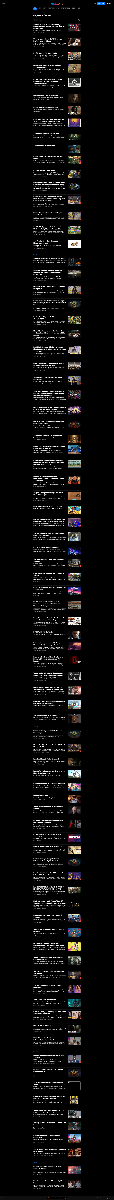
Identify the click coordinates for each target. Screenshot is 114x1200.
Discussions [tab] (45, 20)
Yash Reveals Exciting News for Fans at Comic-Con (47, 378)
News (39, 8)
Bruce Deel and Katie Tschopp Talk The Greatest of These (47, 1168)
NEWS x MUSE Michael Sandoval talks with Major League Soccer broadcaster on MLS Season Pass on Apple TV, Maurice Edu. (48, 1060)
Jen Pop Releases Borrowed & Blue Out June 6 (49, 1124)
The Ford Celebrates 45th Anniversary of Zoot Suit (48, 560)
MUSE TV (42, 32)
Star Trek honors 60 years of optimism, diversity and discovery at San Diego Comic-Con (47, 273)
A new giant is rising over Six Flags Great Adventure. (47, 775)
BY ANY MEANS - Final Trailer (44, 170)
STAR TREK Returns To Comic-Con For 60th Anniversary (49, 589)
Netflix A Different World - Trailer (45, 107)
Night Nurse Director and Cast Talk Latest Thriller (48, 575)
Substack (98, 1198)
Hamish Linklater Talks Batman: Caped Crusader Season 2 (47, 214)
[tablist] (41, 19)
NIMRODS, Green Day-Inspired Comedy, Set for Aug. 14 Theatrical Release (49, 1097)
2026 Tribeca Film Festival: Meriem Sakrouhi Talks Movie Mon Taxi (46, 1039)
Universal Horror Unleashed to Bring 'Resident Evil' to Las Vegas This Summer (48, 644)
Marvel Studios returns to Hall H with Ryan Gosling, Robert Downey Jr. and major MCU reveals (49, 333)
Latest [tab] (36, 20)
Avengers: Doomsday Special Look (46, 133)
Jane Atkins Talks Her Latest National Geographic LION (47, 66)
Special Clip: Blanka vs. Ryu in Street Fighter (49, 258)
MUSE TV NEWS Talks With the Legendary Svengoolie (49, 288)
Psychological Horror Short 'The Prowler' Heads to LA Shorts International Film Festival (48, 659)
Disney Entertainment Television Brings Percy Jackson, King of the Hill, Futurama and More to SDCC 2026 (48, 462)
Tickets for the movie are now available (43, 438)
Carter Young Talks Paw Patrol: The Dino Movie (48, 157)
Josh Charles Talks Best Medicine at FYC (48, 1111)
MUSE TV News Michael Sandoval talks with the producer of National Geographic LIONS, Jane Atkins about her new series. (49, 70)
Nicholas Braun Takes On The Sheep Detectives (46, 1136)
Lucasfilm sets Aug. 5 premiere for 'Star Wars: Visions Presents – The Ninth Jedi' (48, 688)
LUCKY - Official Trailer (42, 1026)
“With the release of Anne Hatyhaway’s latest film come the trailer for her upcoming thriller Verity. (49, 1154)
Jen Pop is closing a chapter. (40, 1127)
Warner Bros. (36, 1074)
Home (35, 8)
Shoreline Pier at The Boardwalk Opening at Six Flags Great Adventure (49, 702)
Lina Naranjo (40, 1142)
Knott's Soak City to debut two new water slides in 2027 (48, 318)
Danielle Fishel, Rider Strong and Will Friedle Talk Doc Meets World (49, 1013)
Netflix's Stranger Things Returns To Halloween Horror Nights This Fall (46, 860)
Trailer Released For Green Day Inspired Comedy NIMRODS (48, 958)
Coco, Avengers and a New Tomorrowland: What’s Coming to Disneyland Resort (49, 120)
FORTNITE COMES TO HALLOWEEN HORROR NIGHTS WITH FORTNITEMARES (49, 408)
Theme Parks (51, 8)
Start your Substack (53, 1198)
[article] (57, 29)
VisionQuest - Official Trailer (44, 146)
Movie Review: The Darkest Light (45, 95)
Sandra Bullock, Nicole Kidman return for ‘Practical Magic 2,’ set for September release (49, 761)
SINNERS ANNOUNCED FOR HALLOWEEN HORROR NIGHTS (48, 1071)
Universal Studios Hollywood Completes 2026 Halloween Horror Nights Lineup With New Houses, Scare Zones (49, 199)
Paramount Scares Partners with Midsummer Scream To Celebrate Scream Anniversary (48, 479)
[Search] (91, 3)
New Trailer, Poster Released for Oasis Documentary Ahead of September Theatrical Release (47, 81)
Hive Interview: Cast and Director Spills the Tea (49, 1182)
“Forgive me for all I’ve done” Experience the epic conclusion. (49, 634)
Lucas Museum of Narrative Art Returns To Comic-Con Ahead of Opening (49, 619)
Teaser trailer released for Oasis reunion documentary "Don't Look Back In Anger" (48, 674)
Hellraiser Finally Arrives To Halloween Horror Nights (47, 732)
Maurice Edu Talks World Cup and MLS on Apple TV (48, 1056)
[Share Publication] (94, 3)
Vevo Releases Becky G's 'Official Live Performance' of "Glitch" (47, 40)
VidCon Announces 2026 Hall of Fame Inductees (47, 987)
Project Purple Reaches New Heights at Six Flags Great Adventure (49, 772)
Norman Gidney (41, 100)
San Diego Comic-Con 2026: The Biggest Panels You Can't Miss (48, 534)
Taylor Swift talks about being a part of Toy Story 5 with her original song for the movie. (49, 934)
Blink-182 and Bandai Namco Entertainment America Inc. (48, 511)
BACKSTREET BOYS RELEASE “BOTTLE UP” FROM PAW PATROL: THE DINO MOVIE (49, 888)
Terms (17, 1198)
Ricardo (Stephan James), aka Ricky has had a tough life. (48, 798)
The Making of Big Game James (45, 715)
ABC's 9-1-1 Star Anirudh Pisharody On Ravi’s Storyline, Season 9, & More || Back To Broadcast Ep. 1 (49, 26)
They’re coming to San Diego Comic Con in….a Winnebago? (48, 494)
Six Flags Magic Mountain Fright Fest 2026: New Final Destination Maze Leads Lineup (49, 184)
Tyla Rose (46, 752)
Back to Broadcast (65, 8)
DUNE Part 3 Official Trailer (43, 632)
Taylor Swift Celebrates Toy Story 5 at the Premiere (48, 930)
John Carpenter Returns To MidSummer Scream (48, 807)
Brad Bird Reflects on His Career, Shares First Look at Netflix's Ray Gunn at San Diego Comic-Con (49, 349)
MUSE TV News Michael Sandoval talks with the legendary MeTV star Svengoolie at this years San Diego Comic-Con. (48, 291)
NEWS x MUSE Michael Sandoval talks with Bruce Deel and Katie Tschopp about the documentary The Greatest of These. (49, 1171)
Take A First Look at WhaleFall (44, 1000)
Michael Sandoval (42, 46)
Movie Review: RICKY (41, 796)
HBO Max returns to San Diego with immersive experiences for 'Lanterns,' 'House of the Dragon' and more (47, 604)
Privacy (14, 1198)
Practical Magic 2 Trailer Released (46, 759)
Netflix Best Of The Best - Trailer (45, 53)
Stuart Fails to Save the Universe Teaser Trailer (48, 1083)
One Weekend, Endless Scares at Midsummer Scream (45, 242)
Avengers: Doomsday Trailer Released (47, 436)
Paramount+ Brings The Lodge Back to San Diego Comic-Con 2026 (49, 447)
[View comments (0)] (44, 34)
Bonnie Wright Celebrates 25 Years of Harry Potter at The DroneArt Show (49, 874)
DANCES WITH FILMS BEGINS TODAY (47, 835)
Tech (57, 8)
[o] (74, 27)
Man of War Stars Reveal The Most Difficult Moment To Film (49, 746)
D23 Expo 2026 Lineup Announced (46, 547)
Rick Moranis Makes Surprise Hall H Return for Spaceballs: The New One (49, 364)
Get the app (63, 1198)
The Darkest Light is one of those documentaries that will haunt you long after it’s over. (48, 98)
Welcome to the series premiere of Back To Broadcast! (47, 30)
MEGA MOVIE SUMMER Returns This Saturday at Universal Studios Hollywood (48, 944)
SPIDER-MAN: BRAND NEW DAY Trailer (47, 847)
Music (44, 8)
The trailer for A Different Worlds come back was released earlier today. (48, 110)
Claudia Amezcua (42, 127)
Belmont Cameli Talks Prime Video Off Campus (47, 916)
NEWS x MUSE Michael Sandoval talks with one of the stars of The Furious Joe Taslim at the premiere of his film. (49, 976)
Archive (74, 8)
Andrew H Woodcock (42, 248)
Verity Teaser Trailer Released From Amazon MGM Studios (49, 1150)
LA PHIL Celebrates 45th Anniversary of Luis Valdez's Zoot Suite (48, 822)
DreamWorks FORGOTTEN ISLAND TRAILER (49, 783)
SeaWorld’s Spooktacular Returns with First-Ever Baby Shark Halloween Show (47, 228)
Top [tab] (40, 20)
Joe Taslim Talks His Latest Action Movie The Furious (48, 972)
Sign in (109, 3)
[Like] (34, 34)
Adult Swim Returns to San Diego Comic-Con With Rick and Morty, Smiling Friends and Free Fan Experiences (48, 393)
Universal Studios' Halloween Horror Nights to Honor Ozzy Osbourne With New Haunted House (49, 303)
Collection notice (23, 1198)
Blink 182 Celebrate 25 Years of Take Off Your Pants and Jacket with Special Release (49, 902)
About (78, 8)
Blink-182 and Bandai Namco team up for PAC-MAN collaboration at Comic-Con (48, 508)
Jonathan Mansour (41, 720)
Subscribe (101, 3)
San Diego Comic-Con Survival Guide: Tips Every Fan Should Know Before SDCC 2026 (49, 520)
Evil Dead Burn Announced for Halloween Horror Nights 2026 (48, 422)
